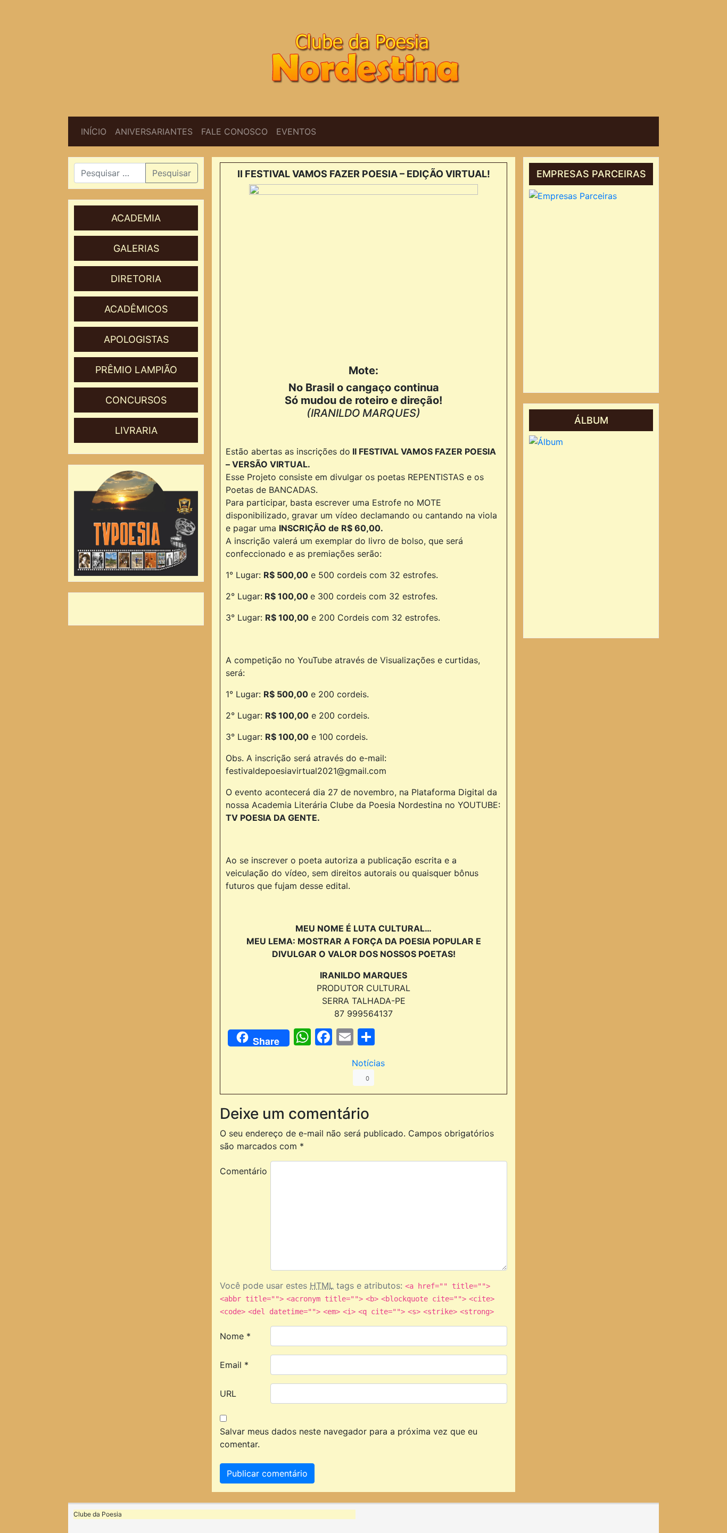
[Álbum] (591, 533)
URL (228, 1393)
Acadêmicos (136, 309)
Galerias (136, 248)
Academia (136, 218)
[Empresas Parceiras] (591, 288)
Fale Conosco (234, 131)
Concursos (136, 400)
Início (93, 131)
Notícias (368, 1063)
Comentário (241, 1171)
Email (234, 1364)
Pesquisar (171, 173)
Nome (235, 1336)
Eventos (296, 131)
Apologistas (136, 339)
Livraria (136, 430)
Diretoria (136, 278)
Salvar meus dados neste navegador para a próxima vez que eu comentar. (348, 1437)
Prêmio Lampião (136, 369)
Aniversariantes (154, 131)
